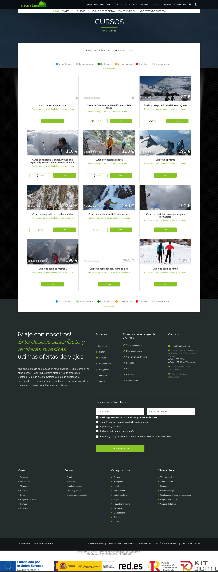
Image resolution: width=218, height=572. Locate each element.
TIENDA (167, 4)
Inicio (104, 30)
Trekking (24, 477)
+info (52, 121)
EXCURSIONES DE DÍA (103, 11)
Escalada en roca (74, 486)
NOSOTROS (131, 4)
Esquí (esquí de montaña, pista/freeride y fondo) (124, 421)
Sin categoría (119, 513)
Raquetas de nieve (28, 499)
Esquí (22, 495)
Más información (109, 69)
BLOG (119, 4)
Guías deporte (120, 490)
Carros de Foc (132, 381)
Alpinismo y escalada (110, 426)
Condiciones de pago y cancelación (175, 495)
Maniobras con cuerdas (77, 495)
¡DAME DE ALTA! (120, 448)
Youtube (102, 358)
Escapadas (118, 482)
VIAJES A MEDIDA (126, 11)
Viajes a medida (167, 477)
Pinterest (102, 381)
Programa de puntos (169, 499)
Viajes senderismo (134, 345)
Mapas (117, 499)
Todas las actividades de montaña (117, 431)
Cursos (117, 477)
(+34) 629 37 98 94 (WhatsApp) (181, 362)
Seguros (163, 486)
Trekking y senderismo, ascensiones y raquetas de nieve (128, 417)
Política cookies (191, 544)
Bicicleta (130, 375)
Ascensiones (25, 482)
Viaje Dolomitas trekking (136, 357)
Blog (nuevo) (104, 370)
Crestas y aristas (74, 490)
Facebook (102, 346)
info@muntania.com (181, 346)
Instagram (103, 376)
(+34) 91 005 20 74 (176, 359)
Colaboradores (94, 544)
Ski (127, 369)
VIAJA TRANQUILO (95, 4)
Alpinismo (24, 486)
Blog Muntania (105, 364)
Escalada (130, 363)
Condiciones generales (121, 544)
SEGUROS (155, 4)
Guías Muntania (120, 495)
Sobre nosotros (166, 482)
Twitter (102, 352)
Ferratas (23, 504)
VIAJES (65, 11)
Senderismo (119, 508)
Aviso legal (145, 544)
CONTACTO (180, 4)
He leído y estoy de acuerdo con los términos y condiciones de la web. (135, 436)
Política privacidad (166, 544)
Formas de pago (167, 490)
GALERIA (144, 4)
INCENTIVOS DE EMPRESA (152, 11)
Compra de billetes (168, 504)
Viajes (116, 522)
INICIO (110, 4)
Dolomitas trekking (134, 351)
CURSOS (81, 11)
